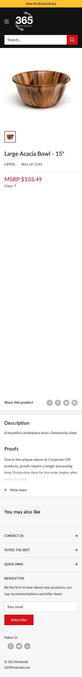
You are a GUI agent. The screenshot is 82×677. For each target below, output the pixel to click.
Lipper (9, 164)
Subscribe (19, 619)
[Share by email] (75, 402)
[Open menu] (6, 21)
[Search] (72, 40)
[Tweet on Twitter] (66, 402)
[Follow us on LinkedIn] (27, 646)
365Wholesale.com (17, 667)
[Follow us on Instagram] (11, 646)
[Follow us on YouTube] (19, 646)
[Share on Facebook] (50, 402)
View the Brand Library (41, 3)
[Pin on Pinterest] (58, 402)
